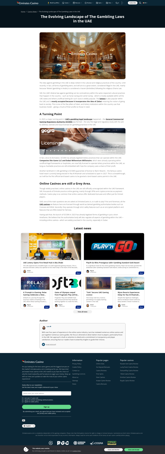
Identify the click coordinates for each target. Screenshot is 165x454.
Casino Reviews (101, 370)
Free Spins (99, 374)
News (74, 384)
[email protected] (51, 344)
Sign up (46, 407)
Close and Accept (133, 450)
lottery (103, 98)
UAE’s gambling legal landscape (78, 119)
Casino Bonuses (101, 384)
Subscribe (132, 3)
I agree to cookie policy (31, 401)
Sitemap (75, 381)
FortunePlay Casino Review (129, 370)
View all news (82, 312)
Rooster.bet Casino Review (129, 364)
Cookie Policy (76, 367)
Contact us (75, 370)
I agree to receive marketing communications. (38, 400)
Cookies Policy (76, 451)
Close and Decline (113, 450)
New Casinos (100, 377)
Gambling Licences (78, 374)
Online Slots (100, 364)
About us (75, 377)
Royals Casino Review (127, 381)
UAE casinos (45, 204)
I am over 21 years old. (31, 398)
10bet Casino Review (127, 374)
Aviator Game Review (103, 381)
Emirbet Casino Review (128, 377)
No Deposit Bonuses (103, 367)
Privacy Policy (76, 364)
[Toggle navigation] (140, 3)
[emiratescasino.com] (27, 2)
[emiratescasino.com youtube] (23, 420)
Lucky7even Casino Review (129, 367)
